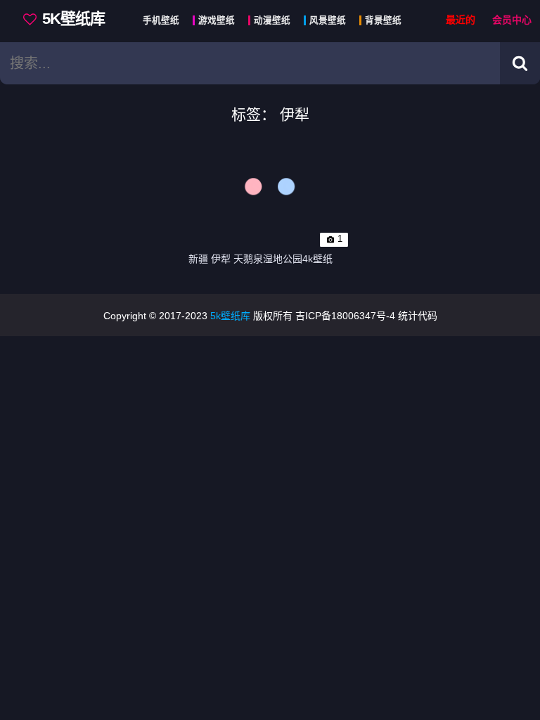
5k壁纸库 (230, 315)
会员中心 (512, 20)
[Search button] (520, 63)
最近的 (460, 20)
